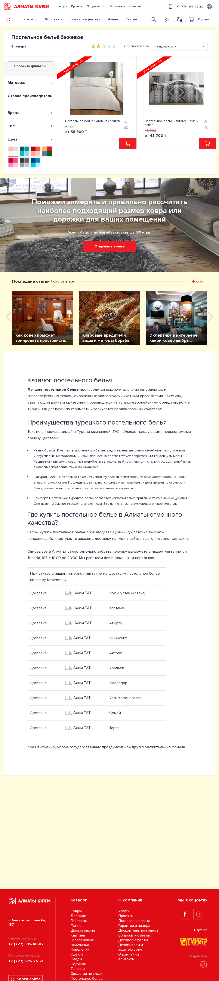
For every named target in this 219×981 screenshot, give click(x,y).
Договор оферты (133, 940)
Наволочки (80, 949)
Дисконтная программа (138, 930)
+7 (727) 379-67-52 (25, 961)
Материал (17, 82)
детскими (136, 450)
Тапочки (78, 968)
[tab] (30, 82)
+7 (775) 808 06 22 (190, 6)
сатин (62, 482)
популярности (165, 46)
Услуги (124, 911)
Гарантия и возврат (135, 925)
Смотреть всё (63, 281)
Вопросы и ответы (134, 935)
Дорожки (51, 19)
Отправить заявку (110, 246)
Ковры (29, 19)
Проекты (125, 916)
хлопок (49, 482)
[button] (96, 6)
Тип (11, 126)
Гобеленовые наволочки (82, 942)
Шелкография (83, 930)
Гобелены (79, 921)
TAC (116, 431)
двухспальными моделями (56, 456)
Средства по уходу (86, 973)
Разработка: (198, 956)
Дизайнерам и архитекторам (130, 947)
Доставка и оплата (134, 921)
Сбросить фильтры (30, 66)
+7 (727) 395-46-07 (26, 944)
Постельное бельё (87, 978)
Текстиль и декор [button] (84, 19)
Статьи (131, 19)
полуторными (174, 450)
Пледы (76, 959)
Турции (119, 532)
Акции (113, 19)
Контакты (126, 959)
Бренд (14, 112)
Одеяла (77, 954)
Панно (76, 925)
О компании (128, 954)
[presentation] (8, 317)
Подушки (78, 964)
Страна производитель (30, 95)
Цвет (12, 139)
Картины (78, 935)
